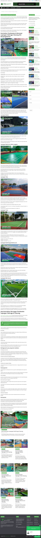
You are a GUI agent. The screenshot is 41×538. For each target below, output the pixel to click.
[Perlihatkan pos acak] (39, 8)
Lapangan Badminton (30, 522)
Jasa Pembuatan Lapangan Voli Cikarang (6, 451)
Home (4, 7)
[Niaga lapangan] (2, 8)
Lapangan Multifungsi (4, 429)
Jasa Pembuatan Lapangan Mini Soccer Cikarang (20, 501)
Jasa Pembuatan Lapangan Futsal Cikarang (5, 501)
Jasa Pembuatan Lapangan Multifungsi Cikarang (12, 431)
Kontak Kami (18, 7)
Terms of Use (36, 520)
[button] (9, 7)
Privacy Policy (36, 522)
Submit (31, 110)
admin (3, 432)
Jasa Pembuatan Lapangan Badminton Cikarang (6, 476)
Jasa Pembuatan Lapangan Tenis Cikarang (21, 475)
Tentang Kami (13, 7)
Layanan (7, 7)
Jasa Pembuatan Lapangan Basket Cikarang (19, 452)
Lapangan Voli (29, 520)
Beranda (2, 11)
